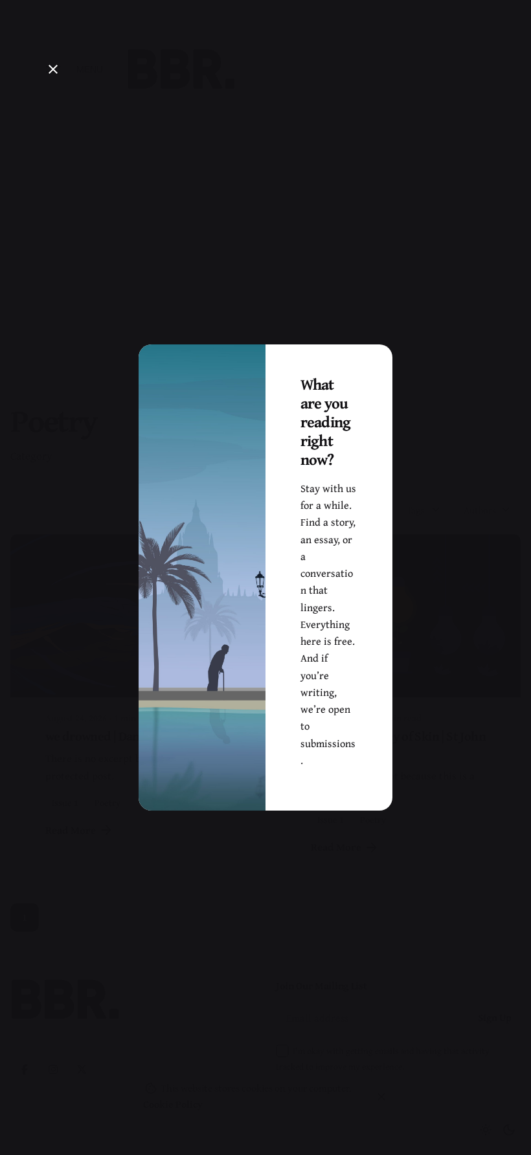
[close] (53, 69)
